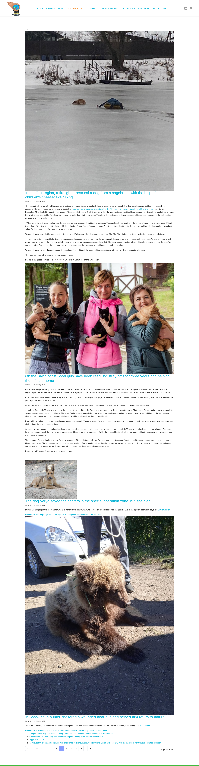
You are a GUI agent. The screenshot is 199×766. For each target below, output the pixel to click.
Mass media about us (112, 8)
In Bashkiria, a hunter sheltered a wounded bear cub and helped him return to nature (95, 751)
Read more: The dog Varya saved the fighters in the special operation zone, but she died (63, 577)
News (61, 8)
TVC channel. (145, 759)
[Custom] (191, 8)
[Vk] (185, 8)
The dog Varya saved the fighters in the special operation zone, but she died (88, 563)
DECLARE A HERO (75, 8)
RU (164, 8)
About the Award (46, 8)
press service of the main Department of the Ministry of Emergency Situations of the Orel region (113, 248)
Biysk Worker (164, 572)
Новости (28, 240)
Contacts (93, 8)
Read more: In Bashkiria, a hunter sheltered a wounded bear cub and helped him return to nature (66, 764)
